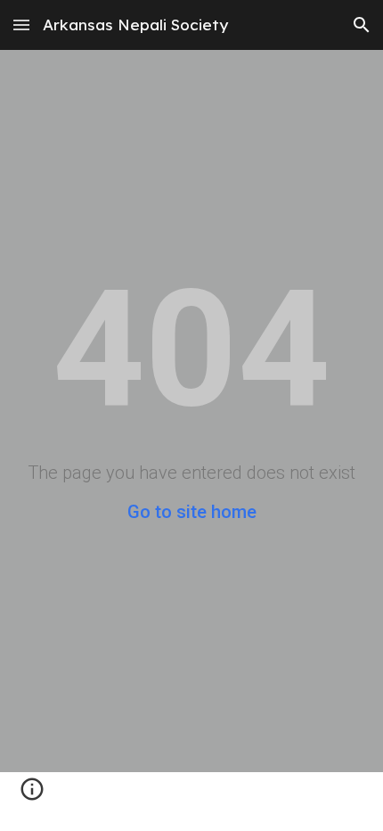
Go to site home (192, 511)
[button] (21, 24)
